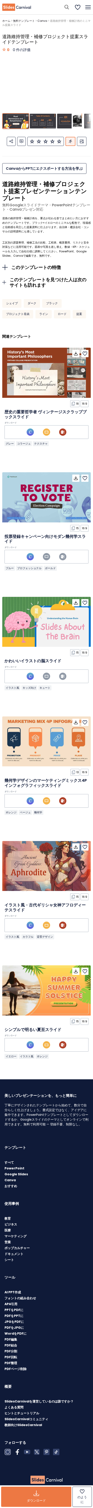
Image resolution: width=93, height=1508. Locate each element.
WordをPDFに (16, 1333)
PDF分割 (11, 1351)
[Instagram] (8, 1452)
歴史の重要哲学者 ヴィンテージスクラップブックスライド (46, 414)
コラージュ (24, 443)
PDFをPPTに (14, 1316)
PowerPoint (14, 1168)
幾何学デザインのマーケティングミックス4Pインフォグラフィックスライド (46, 782)
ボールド (50, 568)
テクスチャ (41, 443)
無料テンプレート (24, 21)
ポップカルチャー (17, 1248)
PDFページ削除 (16, 1369)
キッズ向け (29, 688)
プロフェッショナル (29, 568)
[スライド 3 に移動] (70, 121)
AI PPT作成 (13, 1292)
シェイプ (12, 303)
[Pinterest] (46, 1452)
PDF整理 (11, 1363)
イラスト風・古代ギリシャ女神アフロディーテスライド (45, 907)
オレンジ (11, 812)
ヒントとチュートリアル (22, 1413)
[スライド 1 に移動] (15, 121)
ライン (43, 314)
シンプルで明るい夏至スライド (33, 1029)
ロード (62, 314)
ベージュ (25, 812)
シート (9, 1259)
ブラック (52, 303)
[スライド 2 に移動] (42, 121)
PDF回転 (11, 1357)
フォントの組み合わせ (20, 1298)
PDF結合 (11, 1345)
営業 (8, 1242)
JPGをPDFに (14, 1321)
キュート (45, 688)
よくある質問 (14, 1407)
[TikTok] (56, 1452)
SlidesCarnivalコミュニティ (26, 1419)
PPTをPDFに (14, 1310)
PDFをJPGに (14, 1327)
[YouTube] (27, 1452)
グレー (10, 443)
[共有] (11, 141)
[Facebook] (17, 1452)
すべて (9, 1162)
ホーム (6, 21)
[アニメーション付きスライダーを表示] (70, 141)
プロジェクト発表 (18, 314)
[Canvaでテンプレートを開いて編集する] (30, 432)
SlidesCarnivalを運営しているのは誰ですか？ (39, 1401)
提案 (79, 314)
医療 (8, 1230)
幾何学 (38, 812)
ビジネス (11, 1224)
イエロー (11, 1056)
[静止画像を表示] (81, 141)
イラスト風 (12, 688)
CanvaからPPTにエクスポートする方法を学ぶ (44, 168)
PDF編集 (11, 1339)
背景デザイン (45, 937)
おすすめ (11, 1186)
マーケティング (16, 1236)
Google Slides (16, 1174)
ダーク (32, 303)
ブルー (10, 568)
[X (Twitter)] (37, 1452)
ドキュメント (14, 1254)
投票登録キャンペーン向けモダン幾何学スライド (45, 539)
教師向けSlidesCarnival (23, 1425)
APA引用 (11, 1304)
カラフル (28, 937)
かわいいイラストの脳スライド (33, 661)
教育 (8, 1218)
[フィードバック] (21, 141)
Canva (42, 21)
